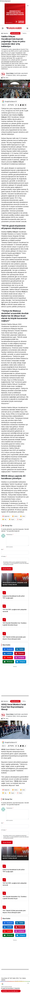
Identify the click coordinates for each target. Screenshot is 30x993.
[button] (27, 28)
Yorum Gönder (7, 569)
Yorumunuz (9, 534)
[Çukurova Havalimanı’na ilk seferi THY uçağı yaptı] (15, 593)
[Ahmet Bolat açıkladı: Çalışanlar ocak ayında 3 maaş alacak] (15, 580)
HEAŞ (24, 291)
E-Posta (4, 556)
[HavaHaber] (14, 28)
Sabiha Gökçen (18, 162)
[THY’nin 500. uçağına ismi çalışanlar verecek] (15, 607)
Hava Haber (10, 73)
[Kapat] (27, 5)
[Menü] (3, 28)
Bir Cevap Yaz (7, 525)
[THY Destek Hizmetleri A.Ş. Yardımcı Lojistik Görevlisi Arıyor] (15, 620)
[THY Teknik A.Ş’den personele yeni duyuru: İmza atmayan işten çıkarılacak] (15, 634)
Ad (2, 549)
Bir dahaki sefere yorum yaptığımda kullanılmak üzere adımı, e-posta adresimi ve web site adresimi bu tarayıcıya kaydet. (16, 563)
